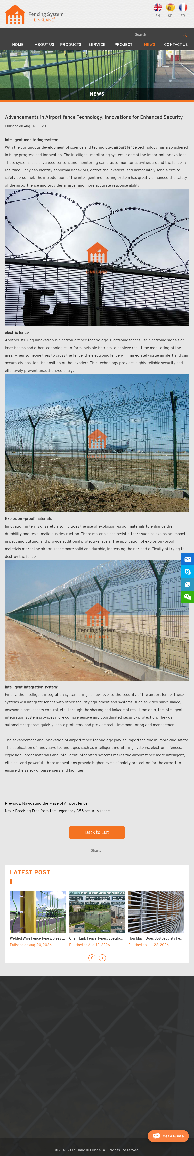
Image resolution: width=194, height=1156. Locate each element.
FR (183, 16)
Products (70, 45)
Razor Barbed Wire (68, 1059)
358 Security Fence (69, 1014)
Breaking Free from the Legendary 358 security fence (62, 810)
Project (123, 45)
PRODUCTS (68, 992)
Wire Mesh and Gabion (71, 1053)
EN (157, 16)
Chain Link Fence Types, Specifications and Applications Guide (118, 939)
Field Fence (62, 1033)
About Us (44, 45)
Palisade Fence (65, 1046)
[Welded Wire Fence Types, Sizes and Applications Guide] (38, 912)
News (149, 45)
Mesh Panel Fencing (69, 1002)
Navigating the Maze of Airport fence (54, 803)
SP (170, 16)
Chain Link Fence (66, 1008)
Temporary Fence (67, 1021)
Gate (56, 1072)
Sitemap (104, 1053)
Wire (56, 1065)
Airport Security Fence (71, 1027)
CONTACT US (115, 992)
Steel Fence (62, 1040)
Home (18, 45)
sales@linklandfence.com (131, 1021)
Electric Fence (64, 1091)
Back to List (97, 832)
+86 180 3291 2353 (127, 1027)
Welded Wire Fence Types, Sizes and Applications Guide (54, 939)
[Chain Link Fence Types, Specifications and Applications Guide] (97, 912)
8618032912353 (132, 1033)
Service (96, 45)
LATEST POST (30, 872)
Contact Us (176, 45)
